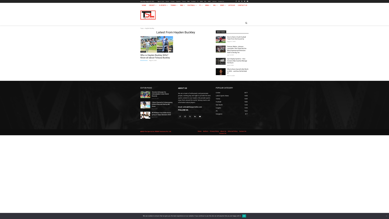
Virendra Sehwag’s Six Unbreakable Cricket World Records (160, 94)
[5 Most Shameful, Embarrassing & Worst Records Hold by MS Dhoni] (145, 104)
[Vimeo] (244, 1)
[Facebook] (236, 1)
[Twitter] (190, 117)
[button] (246, 22)
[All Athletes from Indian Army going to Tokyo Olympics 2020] (145, 115)
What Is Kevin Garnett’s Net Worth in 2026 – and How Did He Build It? (237, 71)
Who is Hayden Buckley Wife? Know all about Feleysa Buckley (155, 56)
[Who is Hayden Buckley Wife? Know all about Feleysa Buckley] (156, 44)
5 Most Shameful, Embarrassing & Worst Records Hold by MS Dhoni (162, 104)
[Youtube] (247, 1)
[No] (386, 216)
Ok (244, 216)
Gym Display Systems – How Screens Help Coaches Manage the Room (237, 61)
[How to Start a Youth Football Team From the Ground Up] (221, 39)
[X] (242, 1)
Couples (143, 51)
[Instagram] (239, 1)
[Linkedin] (195, 117)
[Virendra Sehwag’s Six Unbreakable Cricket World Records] (145, 94)
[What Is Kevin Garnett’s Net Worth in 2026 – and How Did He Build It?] (221, 71)
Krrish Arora (144, 60)
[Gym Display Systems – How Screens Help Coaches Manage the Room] (221, 61)
